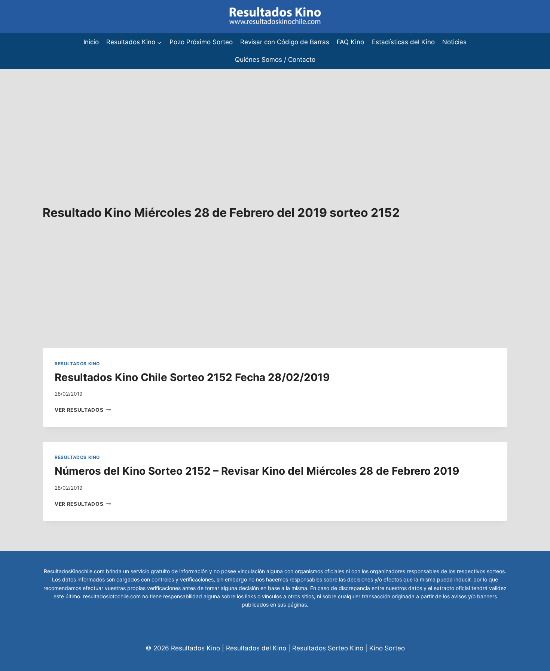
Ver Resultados (83, 410)
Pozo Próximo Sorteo (201, 42)
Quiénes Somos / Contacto (275, 59)
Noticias (454, 42)
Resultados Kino (77, 363)
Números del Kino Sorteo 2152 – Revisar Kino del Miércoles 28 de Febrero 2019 (257, 471)
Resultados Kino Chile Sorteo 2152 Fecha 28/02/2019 (192, 377)
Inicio (91, 42)
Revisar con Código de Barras (284, 42)
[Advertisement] (224, 121)
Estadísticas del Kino (403, 42)
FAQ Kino (350, 42)
